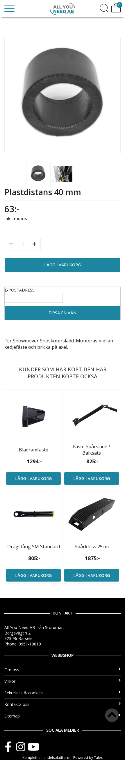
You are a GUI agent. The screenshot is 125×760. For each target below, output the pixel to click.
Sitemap (12, 716)
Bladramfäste (33, 450)
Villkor (9, 681)
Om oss (11, 669)
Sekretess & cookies (23, 693)
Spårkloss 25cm (92, 546)
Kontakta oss (16, 704)
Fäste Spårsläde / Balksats (91, 449)
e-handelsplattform (54, 757)
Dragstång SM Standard (33, 546)
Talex (98, 757)
